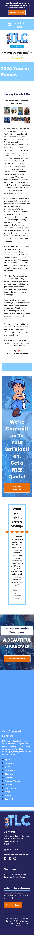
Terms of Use (23, 923)
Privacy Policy (11, 923)
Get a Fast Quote (13, 905)
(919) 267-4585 (13, 850)
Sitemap (18, 926)
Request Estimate (17, 488)
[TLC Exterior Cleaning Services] (17, 38)
